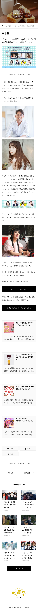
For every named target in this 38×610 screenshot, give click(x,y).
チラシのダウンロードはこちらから (19, 308)
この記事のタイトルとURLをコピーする (19, 74)
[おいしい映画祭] (19, 3)
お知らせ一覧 (19, 568)
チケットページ (15, 281)
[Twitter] (21, 597)
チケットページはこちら (19, 289)
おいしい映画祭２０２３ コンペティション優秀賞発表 (24, 357)
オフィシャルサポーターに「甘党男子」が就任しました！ (24, 420)
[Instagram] (17, 597)
